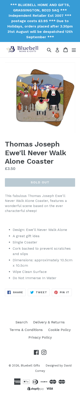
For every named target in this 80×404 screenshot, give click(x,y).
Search (22, 322)
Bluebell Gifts (30, 365)
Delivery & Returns (49, 322)
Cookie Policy (59, 330)
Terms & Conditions (26, 330)
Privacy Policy (40, 337)
